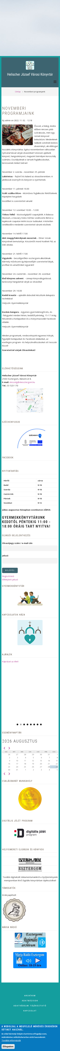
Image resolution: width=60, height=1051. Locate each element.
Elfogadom (8, 1046)
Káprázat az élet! (10, 661)
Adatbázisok (30, 1000)
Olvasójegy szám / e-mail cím (17, 543)
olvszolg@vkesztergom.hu (22, 382)
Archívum (30, 995)
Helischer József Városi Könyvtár (30, 74)
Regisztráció (8, 576)
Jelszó (5, 555)
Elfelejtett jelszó (10, 579)
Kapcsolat (30, 1011)
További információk (11, 1040)
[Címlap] (30, 65)
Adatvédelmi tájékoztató (30, 1005)
